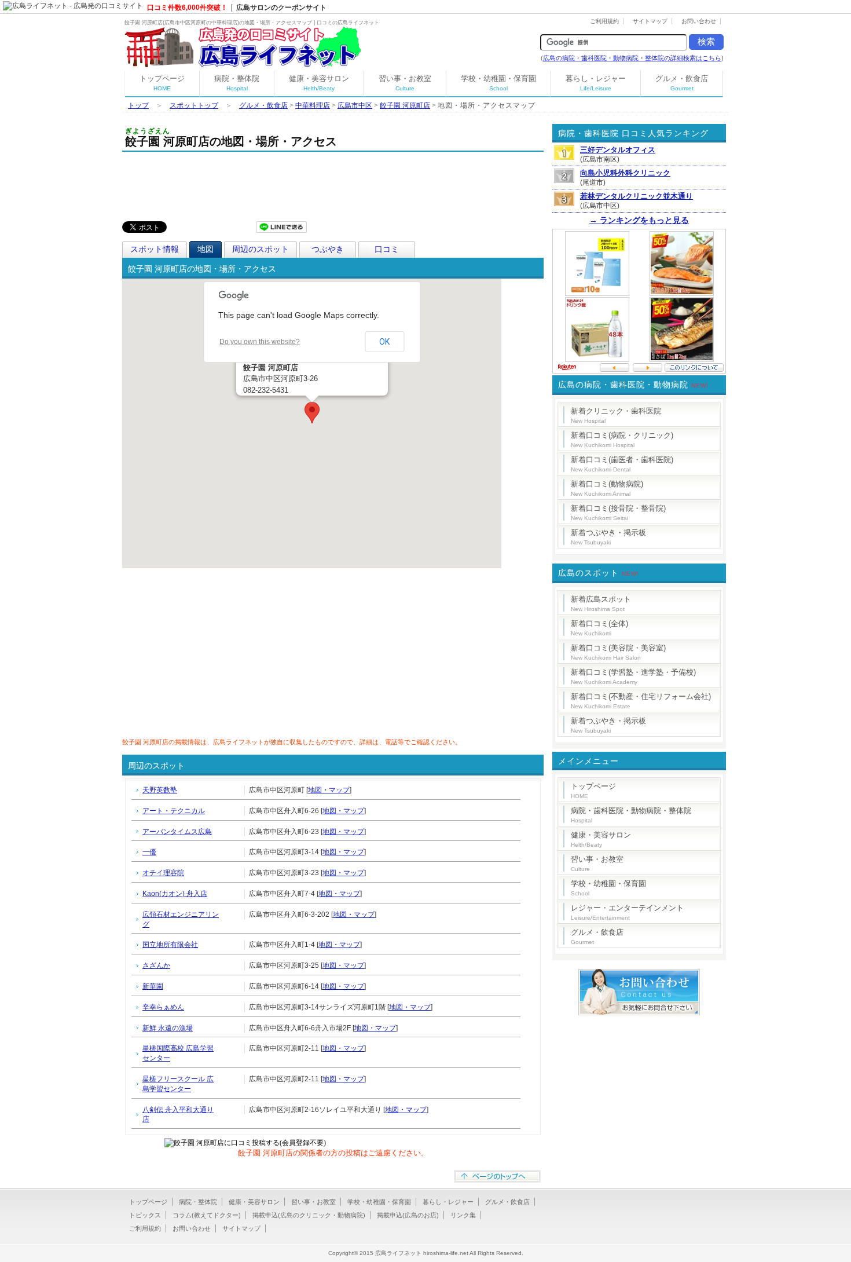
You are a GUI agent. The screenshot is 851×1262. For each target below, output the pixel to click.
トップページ (162, 83)
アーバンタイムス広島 (177, 832)
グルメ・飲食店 (681, 83)
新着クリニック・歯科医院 (616, 415)
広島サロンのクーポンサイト (281, 7)
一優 (149, 852)
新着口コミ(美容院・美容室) (618, 652)
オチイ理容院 (163, 873)
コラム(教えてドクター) (207, 1215)
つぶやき (327, 249)
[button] (312, 412)
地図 (205, 249)
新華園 (152, 986)
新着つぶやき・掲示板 (608, 537)
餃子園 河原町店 (405, 105)
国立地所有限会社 (170, 945)
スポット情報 (154, 249)
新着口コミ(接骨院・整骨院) (618, 512)
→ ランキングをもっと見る (639, 220)
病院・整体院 (236, 83)
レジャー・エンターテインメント (627, 912)
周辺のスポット (260, 249)
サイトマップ (650, 21)
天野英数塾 (159, 790)
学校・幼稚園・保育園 (498, 83)
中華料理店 (312, 105)
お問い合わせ (698, 21)
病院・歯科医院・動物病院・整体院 (631, 815)
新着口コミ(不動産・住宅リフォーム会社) (641, 700)
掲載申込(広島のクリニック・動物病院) (308, 1215)
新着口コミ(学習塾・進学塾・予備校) (633, 676)
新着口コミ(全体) (599, 628)
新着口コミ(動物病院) (607, 488)
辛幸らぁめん (163, 1007)
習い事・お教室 (405, 83)
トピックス (145, 1215)
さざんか (156, 965)
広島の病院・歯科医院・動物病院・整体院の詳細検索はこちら (632, 57)
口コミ (387, 249)
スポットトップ (194, 105)
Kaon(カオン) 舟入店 (174, 894)
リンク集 (463, 1215)
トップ (138, 105)
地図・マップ (329, 790)
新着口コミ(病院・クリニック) (622, 439)
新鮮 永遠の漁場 (167, 1028)
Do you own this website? (259, 342)
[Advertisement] (333, 184)
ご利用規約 (604, 21)
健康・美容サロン (319, 83)
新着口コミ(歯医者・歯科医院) (622, 464)
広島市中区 (355, 105)
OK (384, 341)
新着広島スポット (601, 603)
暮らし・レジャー (596, 83)
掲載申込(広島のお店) (408, 1215)
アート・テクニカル (173, 811)
